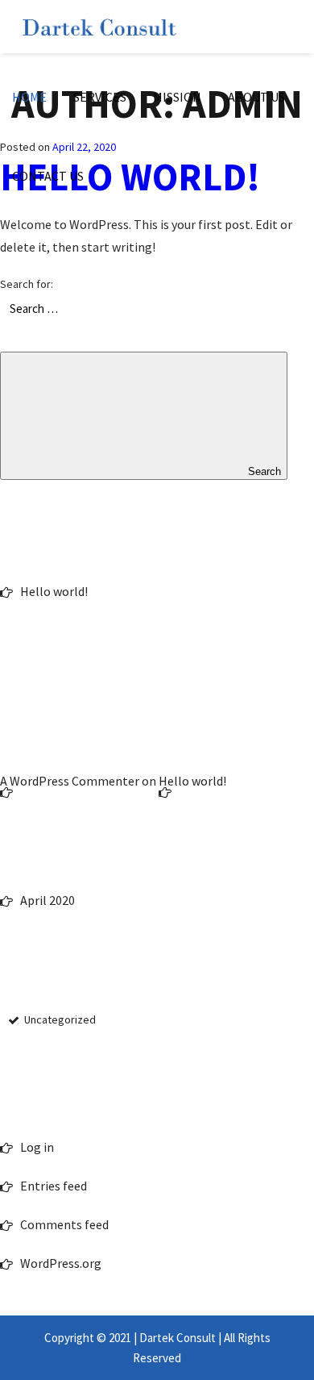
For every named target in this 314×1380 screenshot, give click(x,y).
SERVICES (99, 97)
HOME (29, 97)
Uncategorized (60, 1019)
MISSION (177, 97)
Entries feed (53, 1186)
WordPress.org (60, 1263)
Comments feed (64, 1224)
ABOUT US (256, 97)
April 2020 (47, 900)
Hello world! (54, 591)
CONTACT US (48, 176)
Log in (37, 1147)
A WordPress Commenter (69, 781)
